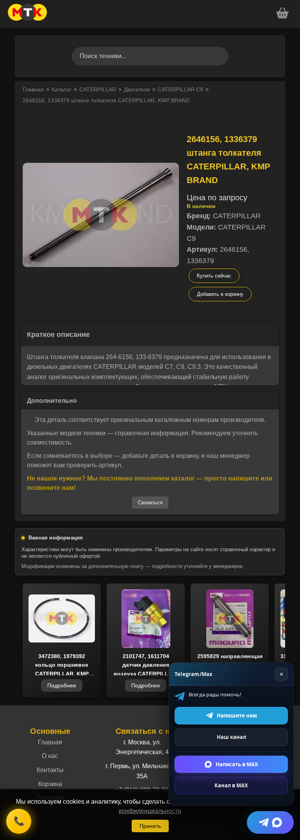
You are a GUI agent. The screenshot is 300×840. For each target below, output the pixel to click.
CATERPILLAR (97, 89)
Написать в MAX (237, 763)
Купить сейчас (214, 276)
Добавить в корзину (220, 294)
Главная (33, 89)
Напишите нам (237, 715)
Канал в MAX (231, 785)
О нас (50, 756)
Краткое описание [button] (58, 334)
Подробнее (61, 685)
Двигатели (137, 89)
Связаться (150, 502)
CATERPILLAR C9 (180, 89)
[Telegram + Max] (270, 822)
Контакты (50, 770)
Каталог (61, 89)
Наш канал (231, 736)
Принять (150, 826)
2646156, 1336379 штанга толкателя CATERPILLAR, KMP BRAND (106, 100)
